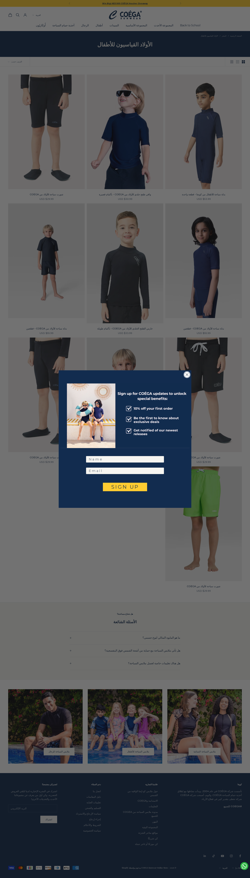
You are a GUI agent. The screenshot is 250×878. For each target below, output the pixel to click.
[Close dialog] (187, 375)
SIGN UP (125, 487)
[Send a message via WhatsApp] (244, 866)
